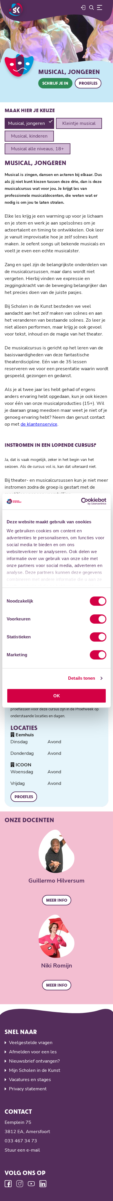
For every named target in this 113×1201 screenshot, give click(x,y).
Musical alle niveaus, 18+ (37, 149)
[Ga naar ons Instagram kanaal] (19, 1183)
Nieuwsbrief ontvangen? (34, 1061)
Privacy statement (28, 1089)
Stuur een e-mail (22, 1150)
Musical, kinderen (29, 136)
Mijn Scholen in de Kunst (34, 1070)
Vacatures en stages (30, 1079)
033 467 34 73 (21, 1141)
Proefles (88, 83)
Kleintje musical (79, 123)
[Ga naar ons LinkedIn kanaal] (42, 1183)
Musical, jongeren (26, 123)
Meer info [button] (56, 900)
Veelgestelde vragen (30, 1042)
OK (56, 695)
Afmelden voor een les (33, 1052)
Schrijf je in (55, 83)
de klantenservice (39, 424)
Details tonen (81, 678)
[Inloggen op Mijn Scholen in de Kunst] (83, 7)
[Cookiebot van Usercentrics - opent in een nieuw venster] (81, 501)
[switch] (98, 619)
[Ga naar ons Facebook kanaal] (8, 1183)
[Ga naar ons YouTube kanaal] (31, 1183)
